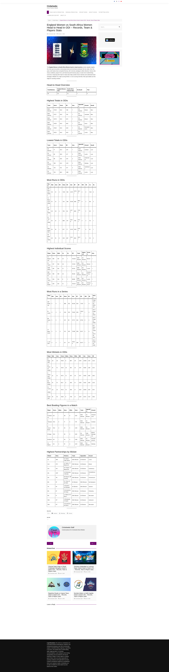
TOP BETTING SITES (104, 12)
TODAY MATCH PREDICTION (57, 12)
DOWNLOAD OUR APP (53, 15)
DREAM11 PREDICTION (72, 12)
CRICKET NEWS (83, 12)
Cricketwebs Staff (51, 33)
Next (92, 543)
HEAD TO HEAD (93, 12)
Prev (51, 543)
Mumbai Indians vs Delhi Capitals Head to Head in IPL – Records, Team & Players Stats (83, 594)
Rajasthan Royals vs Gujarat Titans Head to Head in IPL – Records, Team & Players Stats (58, 594)
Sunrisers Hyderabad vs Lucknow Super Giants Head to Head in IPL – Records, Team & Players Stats (84, 568)
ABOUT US (63, 15)
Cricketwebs (52, 6)
